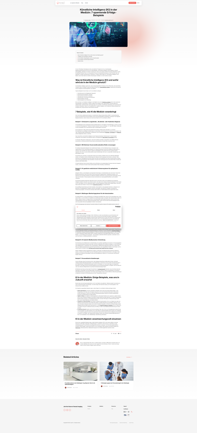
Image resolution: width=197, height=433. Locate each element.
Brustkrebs (107, 132)
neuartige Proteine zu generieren (106, 305)
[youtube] (67, 410)
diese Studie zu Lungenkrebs (108, 137)
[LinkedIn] (115, 333)
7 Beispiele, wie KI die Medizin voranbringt (85, 56)
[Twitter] (113, 333)
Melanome (119, 132)
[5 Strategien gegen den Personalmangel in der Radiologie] (116, 362)
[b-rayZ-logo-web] (61, 2)
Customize (98, 225)
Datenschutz (77, 327)
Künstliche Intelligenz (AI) (109, 20)
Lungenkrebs (112, 132)
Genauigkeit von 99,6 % (97, 184)
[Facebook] (111, 333)
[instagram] (64, 410)
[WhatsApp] (117, 333)
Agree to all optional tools (113, 225)
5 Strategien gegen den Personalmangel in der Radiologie (115, 383)
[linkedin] (70, 410)
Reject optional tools (83, 225)
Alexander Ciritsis (88, 20)
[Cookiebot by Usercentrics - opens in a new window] (115, 207)
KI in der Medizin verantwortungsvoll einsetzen (86, 59)
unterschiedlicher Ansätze (105, 87)
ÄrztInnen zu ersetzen (106, 102)
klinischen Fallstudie (116, 230)
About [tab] (114, 210)
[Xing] (119, 333)
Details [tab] (98, 210)
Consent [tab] (83, 210)
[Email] (121, 333)
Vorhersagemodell (101, 269)
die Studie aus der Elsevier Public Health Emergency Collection (101, 248)
